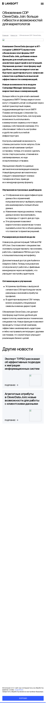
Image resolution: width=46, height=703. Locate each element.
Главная (5, 35)
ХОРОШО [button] (23, 698)
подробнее (18, 690)
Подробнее (10, 385)
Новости (13, 35)
